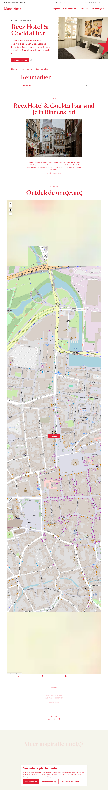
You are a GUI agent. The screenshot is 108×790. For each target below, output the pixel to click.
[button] (54, 437)
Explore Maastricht (89, 2)
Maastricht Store (79, 2)
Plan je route (54, 702)
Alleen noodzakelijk (49, 782)
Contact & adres (42, 69)
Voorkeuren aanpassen (70, 782)
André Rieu (70, 2)
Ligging (14, 69)
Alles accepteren (31, 782)
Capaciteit (26, 85)
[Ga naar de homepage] (12, 8)
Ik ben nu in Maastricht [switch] (13, 2)
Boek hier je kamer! (20, 60)
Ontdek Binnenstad (54, 173)
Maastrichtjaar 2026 (60, 2)
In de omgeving (26, 69)
